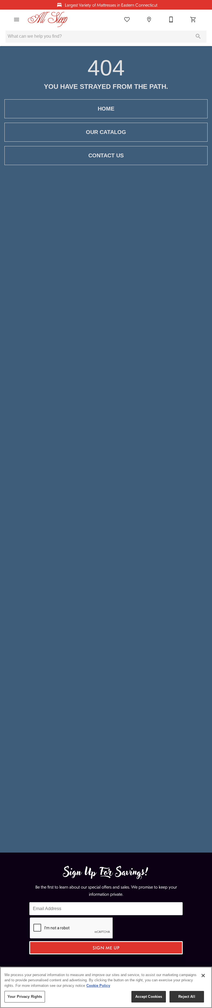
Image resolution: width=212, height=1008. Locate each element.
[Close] (203, 975)
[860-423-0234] (171, 19)
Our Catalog (106, 132)
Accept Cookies (148, 997)
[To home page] (48, 19)
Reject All (186, 997)
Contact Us (106, 155)
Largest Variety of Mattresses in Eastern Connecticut (110, 5)
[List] (127, 19)
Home (106, 109)
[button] (16, 19)
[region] (106, 987)
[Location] (149, 19)
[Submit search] (198, 36)
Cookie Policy (98, 986)
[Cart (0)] (193, 19)
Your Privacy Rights (24, 997)
